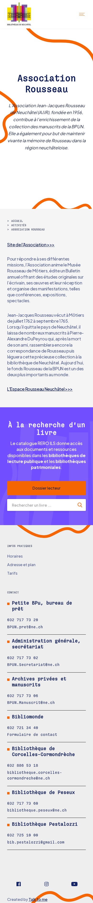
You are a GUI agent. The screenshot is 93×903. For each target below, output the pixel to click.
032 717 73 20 (22, 620)
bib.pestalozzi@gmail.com (35, 842)
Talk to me (38, 899)
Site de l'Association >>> (31, 244)
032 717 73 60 (22, 803)
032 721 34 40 (22, 728)
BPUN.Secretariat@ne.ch (33, 665)
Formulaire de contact (32, 735)
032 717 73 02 (22, 658)
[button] (82, 14)
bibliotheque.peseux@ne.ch (37, 810)
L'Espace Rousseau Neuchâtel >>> (40, 389)
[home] (23, 14)
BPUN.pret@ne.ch (25, 627)
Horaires (15, 556)
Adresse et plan (21, 564)
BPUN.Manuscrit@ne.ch (31, 703)
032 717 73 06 (22, 696)
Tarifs (12, 573)
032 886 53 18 (22, 765)
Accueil (17, 221)
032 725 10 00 (22, 835)
